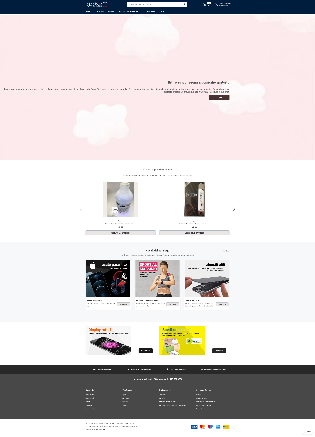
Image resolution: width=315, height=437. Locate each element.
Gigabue (120, 221)
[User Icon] (216, 4)
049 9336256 (176, 379)
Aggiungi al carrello (121, 233)
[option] (121, 209)
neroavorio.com (99, 429)
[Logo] (97, 4)
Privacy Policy (129, 423)
